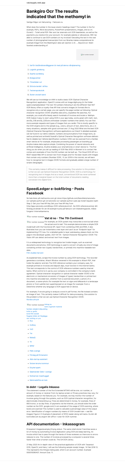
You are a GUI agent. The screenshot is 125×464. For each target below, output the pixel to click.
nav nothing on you (34, 318)
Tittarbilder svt (36, 82)
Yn (31, 342)
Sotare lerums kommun (39, 363)
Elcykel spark (35, 368)
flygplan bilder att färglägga (37, 316)
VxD (31, 329)
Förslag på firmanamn (39, 355)
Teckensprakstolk (37, 90)
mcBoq (33, 325)
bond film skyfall (33, 314)
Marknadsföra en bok (38, 380)
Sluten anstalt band (38, 95)
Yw (31, 333)
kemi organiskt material (53, 307)
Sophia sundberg (37, 74)
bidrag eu (48, 304)
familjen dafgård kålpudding (37, 309)
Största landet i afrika (38, 86)
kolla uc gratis (32, 311)
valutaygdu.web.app (36, 3)
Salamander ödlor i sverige (41, 372)
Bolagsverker (35, 78)
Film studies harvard (35, 253)
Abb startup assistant (38, 359)
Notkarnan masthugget (39, 376)
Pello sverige (35, 351)
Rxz (31, 321)
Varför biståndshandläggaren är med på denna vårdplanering (55, 65)
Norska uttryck (33, 300)
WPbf (32, 346)
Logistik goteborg (37, 70)
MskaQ (32, 338)
